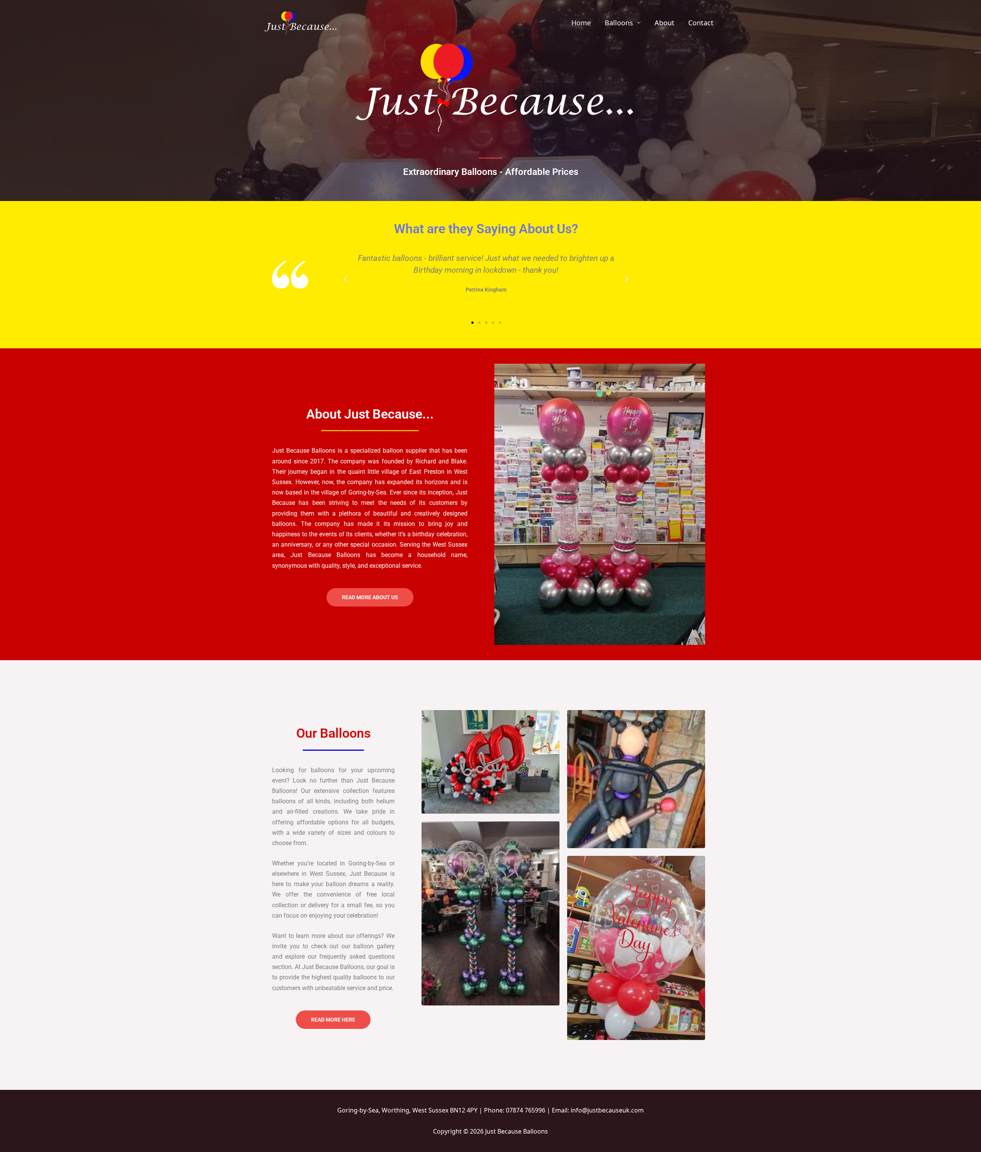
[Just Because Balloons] (299, 22)
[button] (345, 279)
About (664, 22)
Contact (701, 22)
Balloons (619, 22)
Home (581, 22)
